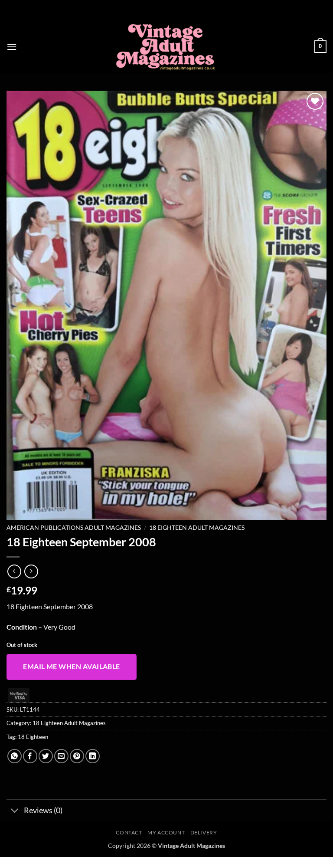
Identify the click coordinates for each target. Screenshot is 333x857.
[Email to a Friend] (61, 756)
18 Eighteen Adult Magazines (197, 527)
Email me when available (71, 666)
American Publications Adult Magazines (74, 527)
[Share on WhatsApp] (14, 756)
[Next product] (14, 571)
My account (166, 832)
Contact (129, 832)
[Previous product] (31, 571)
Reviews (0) (43, 810)
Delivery (203, 832)
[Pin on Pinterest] (77, 756)
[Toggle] (15, 811)
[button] (12, 46)
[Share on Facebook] (30, 756)
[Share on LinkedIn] (92, 756)
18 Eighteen (33, 736)
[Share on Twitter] (46, 756)
